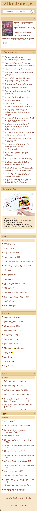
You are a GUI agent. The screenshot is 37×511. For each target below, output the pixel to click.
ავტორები (8, 357)
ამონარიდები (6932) (12, 326)
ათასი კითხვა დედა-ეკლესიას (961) (18, 394)
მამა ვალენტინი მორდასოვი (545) (17, 461)
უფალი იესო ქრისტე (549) (14, 284)
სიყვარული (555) (11, 279)
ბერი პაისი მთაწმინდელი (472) (16, 475)
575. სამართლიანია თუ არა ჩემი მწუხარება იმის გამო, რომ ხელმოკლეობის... (17, 146)
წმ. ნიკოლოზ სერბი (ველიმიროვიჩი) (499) (19, 466)
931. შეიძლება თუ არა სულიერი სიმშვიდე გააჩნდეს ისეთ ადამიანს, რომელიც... (18, 112)
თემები (7, 353)
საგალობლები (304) (12, 317)
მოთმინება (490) (10, 306)
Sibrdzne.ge (18, 3)
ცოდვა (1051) (9, 248)
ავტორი (5, 414)
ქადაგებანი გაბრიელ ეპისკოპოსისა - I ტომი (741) (19, 406)
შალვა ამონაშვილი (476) (14, 471)
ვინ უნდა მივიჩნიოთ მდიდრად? (16, 97)
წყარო (4, 374)
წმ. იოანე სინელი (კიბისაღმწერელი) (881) (19, 446)
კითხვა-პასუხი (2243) (12, 330)
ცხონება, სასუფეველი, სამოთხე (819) (19, 261)
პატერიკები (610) (11, 335)
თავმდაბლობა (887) (12, 253)
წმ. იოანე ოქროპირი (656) (14, 451)
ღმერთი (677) (9, 270)
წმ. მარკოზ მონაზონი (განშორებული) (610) (19, 456)
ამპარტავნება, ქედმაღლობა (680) (17, 266)
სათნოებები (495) (11, 301)
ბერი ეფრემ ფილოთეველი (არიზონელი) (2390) (15, 431)
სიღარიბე (31, 27)
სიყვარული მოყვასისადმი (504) (17, 297)
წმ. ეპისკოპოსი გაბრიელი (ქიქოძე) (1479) (18, 441)
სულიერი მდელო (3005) (13, 386)
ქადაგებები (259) (11, 339)
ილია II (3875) (9, 421)
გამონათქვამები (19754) (13, 322)
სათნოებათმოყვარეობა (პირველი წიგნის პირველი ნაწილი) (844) (18, 400)
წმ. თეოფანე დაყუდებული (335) (17, 490)
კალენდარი (9, 366)
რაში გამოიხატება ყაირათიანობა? (17, 69)
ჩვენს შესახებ (18, 498)
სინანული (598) (10, 275)
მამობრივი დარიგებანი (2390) (16, 390)
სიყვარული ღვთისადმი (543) (15, 292)
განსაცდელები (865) (12, 257)
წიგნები (7, 361)
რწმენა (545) (9, 288)
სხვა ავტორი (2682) (11, 436)
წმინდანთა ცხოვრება (14, 348)
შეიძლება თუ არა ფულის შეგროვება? (19, 84)
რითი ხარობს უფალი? (13, 100)
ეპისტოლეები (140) (11, 344)
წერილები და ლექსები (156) (15, 381)
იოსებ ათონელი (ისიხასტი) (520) (17, 425)
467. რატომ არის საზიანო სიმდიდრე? (19, 158)
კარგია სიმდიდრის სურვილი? (16, 87)
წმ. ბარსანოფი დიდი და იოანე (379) (18, 485)
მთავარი (5, 313)
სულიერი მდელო (26, 23)
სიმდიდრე (22, 27)
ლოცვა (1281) (9, 244)
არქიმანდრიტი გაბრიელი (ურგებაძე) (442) (19, 481)
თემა (4, 236)
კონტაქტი (27, 498)
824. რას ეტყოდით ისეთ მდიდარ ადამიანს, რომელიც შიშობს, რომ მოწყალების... (17, 126)
